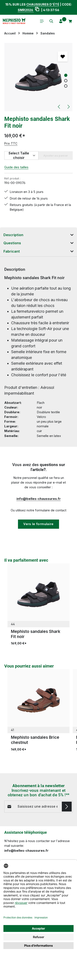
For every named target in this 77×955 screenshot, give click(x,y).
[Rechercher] (51, 21)
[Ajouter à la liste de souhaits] (63, 56)
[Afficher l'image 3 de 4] (65, 85)
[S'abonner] (67, 806)
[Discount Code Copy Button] (37, 10)
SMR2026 (26, 10)
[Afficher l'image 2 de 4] (65, 80)
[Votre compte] (60, 21)
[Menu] (42, 21)
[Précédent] (59, 106)
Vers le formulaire (38, 524)
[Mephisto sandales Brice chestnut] (38, 700)
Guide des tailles (16, 167)
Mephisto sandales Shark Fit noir (35, 634)
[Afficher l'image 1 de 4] (65, 75)
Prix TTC (11, 143)
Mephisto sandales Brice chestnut (35, 740)
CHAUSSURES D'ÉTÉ (42, 4)
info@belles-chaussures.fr (38, 499)
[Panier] (70, 21)
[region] (38, 77)
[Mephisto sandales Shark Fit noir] (38, 77)
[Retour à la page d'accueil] (14, 21)
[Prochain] (68, 106)
